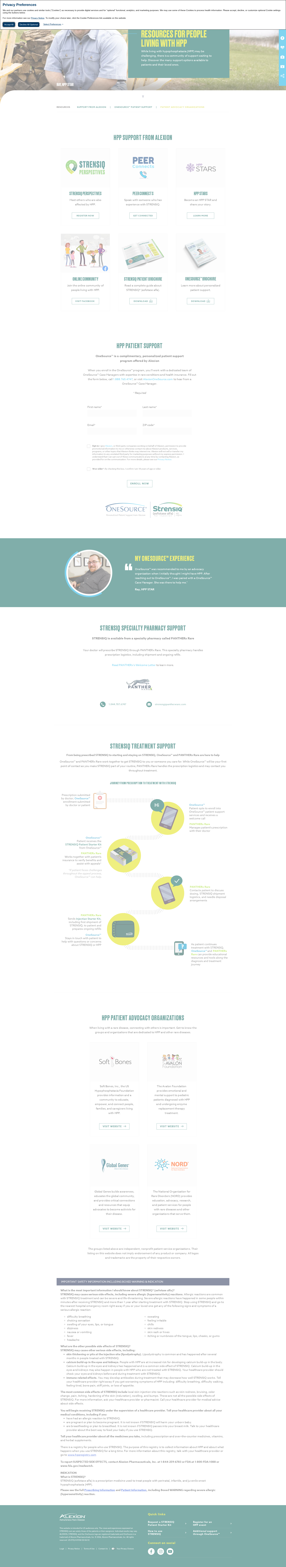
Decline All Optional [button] (29, 24)
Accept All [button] (8, 24)
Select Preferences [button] (52, 24)
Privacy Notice (37, 18)
